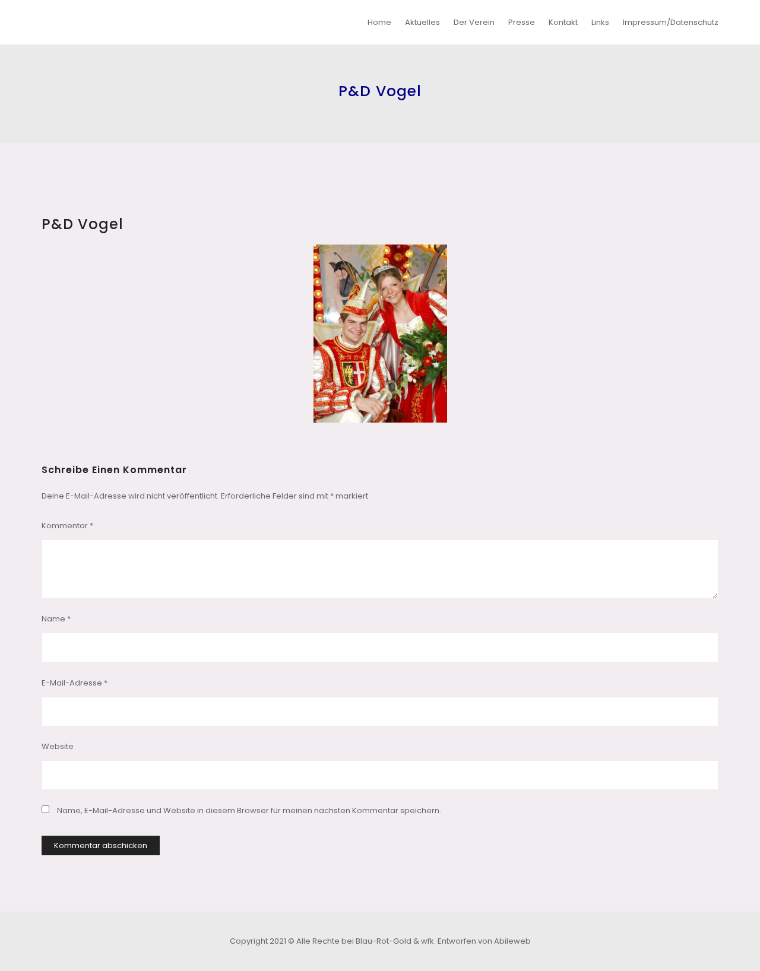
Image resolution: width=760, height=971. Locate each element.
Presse (521, 22)
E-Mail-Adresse (74, 682)
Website (58, 746)
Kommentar (67, 525)
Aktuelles (422, 22)
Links (600, 22)
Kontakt (563, 22)
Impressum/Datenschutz (670, 22)
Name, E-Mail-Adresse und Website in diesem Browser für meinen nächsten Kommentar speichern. (249, 810)
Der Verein (474, 22)
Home (379, 22)
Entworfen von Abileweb (484, 941)
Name (56, 618)
